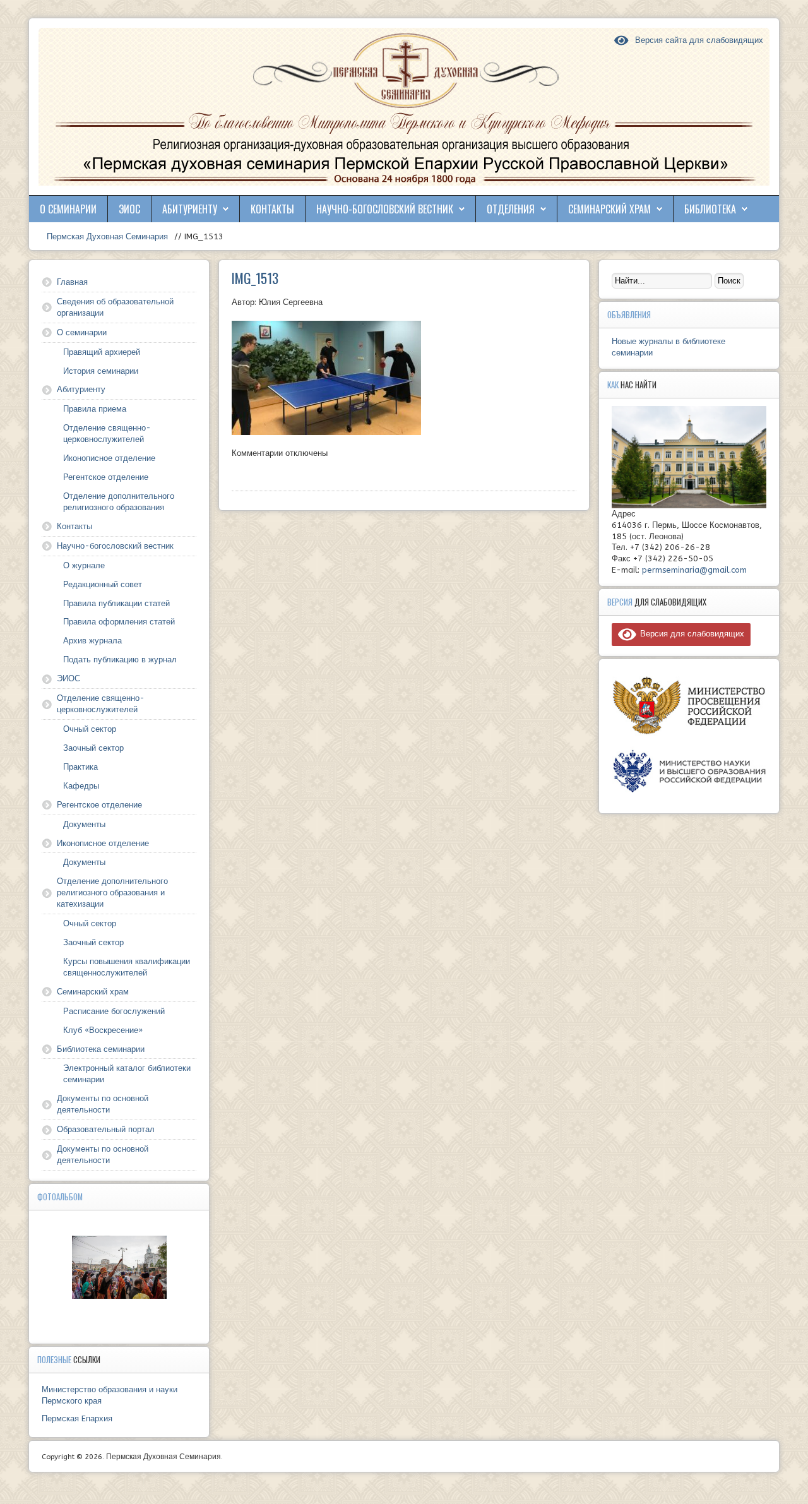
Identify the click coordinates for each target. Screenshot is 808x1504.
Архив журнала (92, 640)
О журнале (84, 565)
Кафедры (81, 786)
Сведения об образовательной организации (115, 307)
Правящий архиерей (101, 352)
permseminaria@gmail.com (694, 570)
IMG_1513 (255, 278)
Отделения (511, 209)
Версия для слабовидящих (690, 633)
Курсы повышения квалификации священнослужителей (126, 967)
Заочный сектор (93, 748)
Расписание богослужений (114, 1011)
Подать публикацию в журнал (120, 659)
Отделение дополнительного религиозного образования (118, 501)
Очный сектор (89, 729)
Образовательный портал (106, 1129)
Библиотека (710, 209)
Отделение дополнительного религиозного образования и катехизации (112, 892)
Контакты (272, 209)
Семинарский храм (609, 209)
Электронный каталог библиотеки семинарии (127, 1073)
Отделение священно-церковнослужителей (107, 433)
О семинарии (68, 209)
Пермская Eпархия (77, 1418)
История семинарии (100, 371)
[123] (119, 1267)
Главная (72, 282)
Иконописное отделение (109, 458)
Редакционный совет (102, 584)
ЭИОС (129, 209)
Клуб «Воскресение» (103, 1030)
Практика (80, 767)
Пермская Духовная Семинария (106, 236)
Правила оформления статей (119, 621)
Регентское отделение (105, 477)
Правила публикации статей (116, 603)
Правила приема (94, 409)
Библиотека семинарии (101, 1049)
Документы (84, 824)
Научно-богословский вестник (384, 209)
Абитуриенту (189, 209)
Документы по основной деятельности (102, 1104)
